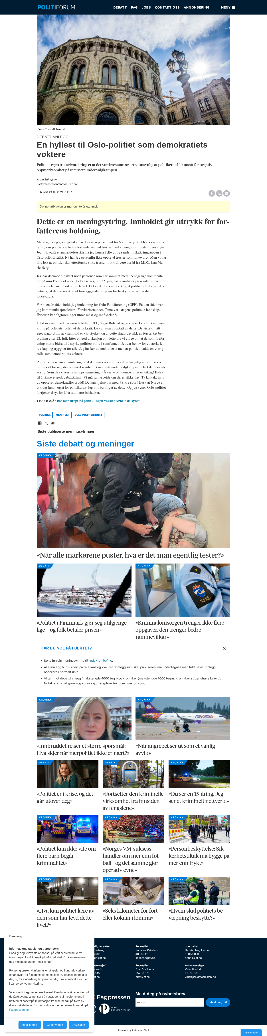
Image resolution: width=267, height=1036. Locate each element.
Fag (134, 7)
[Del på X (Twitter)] (219, 192)
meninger (63, 414)
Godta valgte (55, 1024)
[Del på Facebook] (211, 192)
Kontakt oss (167, 7)
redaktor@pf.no (100, 660)
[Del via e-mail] (226, 192)
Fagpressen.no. (19, 1009)
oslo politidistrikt (88, 414)
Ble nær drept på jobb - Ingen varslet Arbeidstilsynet (98, 400)
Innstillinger (251, 1032)
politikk (45, 414)
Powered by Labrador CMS (133, 1030)
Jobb (146, 7)
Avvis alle (78, 1024)
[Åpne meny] (228, 7)
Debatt (120, 7)
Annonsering (197, 7)
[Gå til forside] (73, 7)
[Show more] (223, 648)
